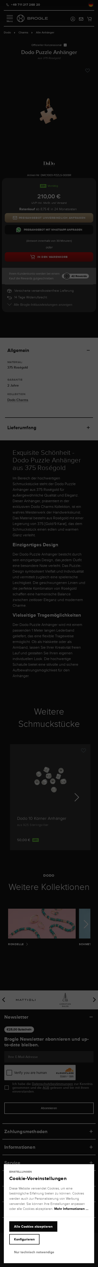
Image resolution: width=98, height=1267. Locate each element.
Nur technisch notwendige (34, 1252)
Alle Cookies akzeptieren (33, 1226)
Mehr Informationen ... (71, 1209)
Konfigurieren (24, 1239)
